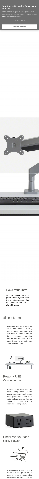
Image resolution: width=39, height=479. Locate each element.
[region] (19, 15)
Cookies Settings (19, 20)
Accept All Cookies (19, 26)
